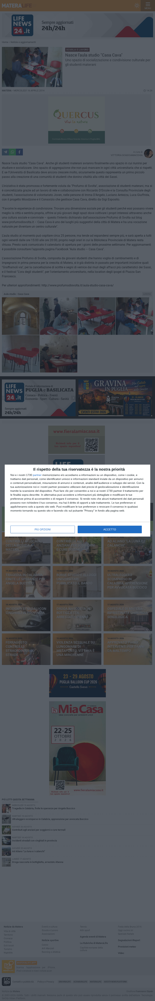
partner (37, 475)
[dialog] (77, 501)
